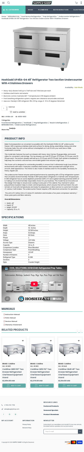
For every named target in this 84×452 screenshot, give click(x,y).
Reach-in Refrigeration (58, 123)
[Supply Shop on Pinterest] (9, 414)
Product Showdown (51, 414)
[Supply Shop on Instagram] (15, 414)
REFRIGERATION (61, 10)
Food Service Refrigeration (12, 123)
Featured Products (51, 406)
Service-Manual (11, 321)
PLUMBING (43, 10)
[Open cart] (77, 3)
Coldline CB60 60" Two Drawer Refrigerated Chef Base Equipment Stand (13, 373)
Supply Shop (17, 442)
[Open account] (81, 3)
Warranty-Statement (13, 325)
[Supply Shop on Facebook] (4, 414)
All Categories (12, 10)
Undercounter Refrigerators (25, 125)
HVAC (30, 10)
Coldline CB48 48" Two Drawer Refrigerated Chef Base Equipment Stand (68, 373)
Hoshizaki (27, 123)
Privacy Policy (27, 424)
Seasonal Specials (51, 410)
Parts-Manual (10, 318)
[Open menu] (3, 3)
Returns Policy (27, 428)
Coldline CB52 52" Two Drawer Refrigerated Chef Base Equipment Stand (40, 373)
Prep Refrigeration (41, 123)
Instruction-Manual (12, 314)
